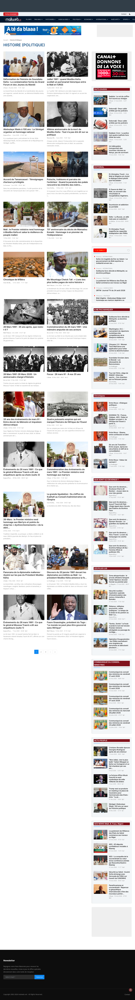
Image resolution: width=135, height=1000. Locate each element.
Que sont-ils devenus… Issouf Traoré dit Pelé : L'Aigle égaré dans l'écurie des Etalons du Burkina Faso (119, 506)
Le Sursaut (6, 185)
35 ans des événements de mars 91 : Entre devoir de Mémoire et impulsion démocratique (22, 422)
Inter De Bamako (51, 188)
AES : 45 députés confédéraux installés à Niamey (118, 846)
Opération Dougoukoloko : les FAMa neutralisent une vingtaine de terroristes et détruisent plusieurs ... (119, 643)
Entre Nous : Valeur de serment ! (118, 461)
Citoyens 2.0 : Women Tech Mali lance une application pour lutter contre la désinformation (119, 347)
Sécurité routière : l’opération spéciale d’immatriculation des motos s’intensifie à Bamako (117, 595)
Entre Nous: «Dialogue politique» (118, 404)
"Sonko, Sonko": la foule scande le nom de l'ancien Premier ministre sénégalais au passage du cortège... (119, 628)
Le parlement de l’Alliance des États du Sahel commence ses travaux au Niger (111, 282)
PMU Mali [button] (37, 19)
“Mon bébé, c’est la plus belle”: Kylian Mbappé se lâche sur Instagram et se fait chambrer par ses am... (119, 764)
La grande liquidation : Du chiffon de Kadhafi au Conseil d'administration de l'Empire (66, 497)
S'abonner (39, 977)
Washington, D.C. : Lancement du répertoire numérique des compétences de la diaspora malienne (119, 333)
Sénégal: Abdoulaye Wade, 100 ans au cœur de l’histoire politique (118, 806)
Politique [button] (76, 19)
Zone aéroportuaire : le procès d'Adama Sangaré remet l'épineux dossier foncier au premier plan (119, 578)
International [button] (101, 19)
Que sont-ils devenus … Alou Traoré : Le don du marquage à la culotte (118, 534)
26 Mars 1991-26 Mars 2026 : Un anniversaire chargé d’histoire (19, 375)
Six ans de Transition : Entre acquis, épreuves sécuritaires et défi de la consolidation (118, 448)
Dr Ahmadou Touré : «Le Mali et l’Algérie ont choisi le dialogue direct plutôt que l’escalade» (119, 177)
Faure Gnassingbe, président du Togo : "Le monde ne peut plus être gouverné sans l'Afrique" (66, 625)
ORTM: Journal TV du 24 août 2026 (110, 290)
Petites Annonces (10, 14)
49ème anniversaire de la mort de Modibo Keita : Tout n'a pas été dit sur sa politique (67, 132)
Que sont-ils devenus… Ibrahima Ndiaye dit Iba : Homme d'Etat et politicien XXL (118, 549)
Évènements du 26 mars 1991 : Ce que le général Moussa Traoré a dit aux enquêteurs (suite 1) (22, 625)
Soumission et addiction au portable (118, 206)
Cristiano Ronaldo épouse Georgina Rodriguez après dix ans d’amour (119, 750)
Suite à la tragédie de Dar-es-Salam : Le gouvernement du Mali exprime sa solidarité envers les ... (112, 261)
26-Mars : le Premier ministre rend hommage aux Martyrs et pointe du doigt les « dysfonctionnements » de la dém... (23, 523)
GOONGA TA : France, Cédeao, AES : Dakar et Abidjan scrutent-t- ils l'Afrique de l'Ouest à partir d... (118, 419)
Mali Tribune (51, 285)
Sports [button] (125, 19)
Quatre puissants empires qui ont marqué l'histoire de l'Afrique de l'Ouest (67, 420)
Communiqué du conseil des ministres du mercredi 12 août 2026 (119, 686)
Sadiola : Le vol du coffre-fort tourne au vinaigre (119, 97)
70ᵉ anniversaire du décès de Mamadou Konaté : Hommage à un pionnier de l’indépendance (67, 232)
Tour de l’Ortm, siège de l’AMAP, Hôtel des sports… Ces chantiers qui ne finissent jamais (118, 376)
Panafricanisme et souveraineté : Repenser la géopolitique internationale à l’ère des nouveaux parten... (118, 889)
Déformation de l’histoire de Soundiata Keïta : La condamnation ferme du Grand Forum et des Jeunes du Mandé (23, 82)
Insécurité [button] (115, 19)
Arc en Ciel (50, 333)
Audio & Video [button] (63, 19)
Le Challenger (51, 581)
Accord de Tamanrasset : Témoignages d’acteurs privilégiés (23, 180)
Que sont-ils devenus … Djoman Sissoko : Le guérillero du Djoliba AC (118, 521)
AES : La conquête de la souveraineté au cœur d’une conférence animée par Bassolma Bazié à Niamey (119, 860)
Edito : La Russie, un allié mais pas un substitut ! (119, 218)
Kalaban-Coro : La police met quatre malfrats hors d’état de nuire (119, 135)
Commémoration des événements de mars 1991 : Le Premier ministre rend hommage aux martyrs (66, 472)
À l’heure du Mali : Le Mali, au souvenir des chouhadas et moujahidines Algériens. (118, 192)
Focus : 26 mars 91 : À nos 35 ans (64, 374)
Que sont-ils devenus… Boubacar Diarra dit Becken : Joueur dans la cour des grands (118, 490)
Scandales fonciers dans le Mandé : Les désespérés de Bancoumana (119, 361)
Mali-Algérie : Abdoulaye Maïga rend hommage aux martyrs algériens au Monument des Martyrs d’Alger (111, 300)
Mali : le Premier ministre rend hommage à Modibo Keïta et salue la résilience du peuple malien (23, 232)
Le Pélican (112, 221)
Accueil (5, 40)
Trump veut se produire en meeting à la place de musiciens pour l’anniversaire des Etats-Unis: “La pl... (118, 793)
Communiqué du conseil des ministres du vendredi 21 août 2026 (119, 674)
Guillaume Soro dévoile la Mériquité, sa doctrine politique (111, 272)
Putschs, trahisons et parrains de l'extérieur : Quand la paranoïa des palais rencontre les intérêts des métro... (67, 182)
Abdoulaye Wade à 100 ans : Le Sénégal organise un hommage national (23, 130)
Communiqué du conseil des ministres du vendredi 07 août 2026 (119, 698)
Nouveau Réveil (51, 138)
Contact (123, 14)
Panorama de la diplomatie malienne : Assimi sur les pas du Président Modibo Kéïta (23, 575)
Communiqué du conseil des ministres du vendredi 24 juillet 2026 (119, 723)
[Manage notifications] (130, 990)
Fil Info (28, 19)
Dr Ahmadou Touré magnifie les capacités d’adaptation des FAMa (118, 231)
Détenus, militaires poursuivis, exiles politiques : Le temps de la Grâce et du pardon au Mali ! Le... (119, 610)
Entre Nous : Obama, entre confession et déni (119, 433)
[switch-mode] (130, 14)
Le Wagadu (112, 584)
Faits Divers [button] (50, 19)
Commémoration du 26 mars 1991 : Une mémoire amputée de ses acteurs (67, 328)
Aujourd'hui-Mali (7, 135)
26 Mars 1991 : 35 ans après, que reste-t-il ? (23, 328)
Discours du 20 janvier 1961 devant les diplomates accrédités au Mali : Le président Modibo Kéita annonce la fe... (67, 575)
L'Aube (49, 377)
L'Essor (5, 88)
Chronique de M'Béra (14, 279)
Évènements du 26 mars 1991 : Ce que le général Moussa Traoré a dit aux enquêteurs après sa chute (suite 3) (22, 472)
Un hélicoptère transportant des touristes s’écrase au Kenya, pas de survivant (118, 149)
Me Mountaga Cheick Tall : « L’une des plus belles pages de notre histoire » (66, 281)
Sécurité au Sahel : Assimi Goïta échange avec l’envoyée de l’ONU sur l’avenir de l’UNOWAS (119, 875)
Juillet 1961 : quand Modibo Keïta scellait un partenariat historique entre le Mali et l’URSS (66, 82)
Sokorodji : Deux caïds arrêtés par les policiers (118, 110)
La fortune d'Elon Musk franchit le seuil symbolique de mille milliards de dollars (118, 778)
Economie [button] (87, 19)
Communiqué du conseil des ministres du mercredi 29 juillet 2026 (119, 710)
